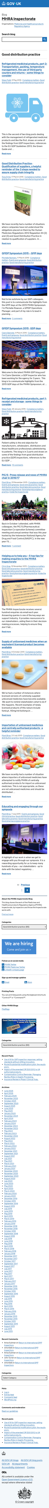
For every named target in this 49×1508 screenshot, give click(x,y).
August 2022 (9, 1138)
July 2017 (8, 1269)
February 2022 (10, 1146)
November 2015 (10, 1319)
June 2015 (8, 1331)
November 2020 (11, 1173)
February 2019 (10, 1221)
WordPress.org (10, 1400)
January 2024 (10, 1123)
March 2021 (9, 1163)
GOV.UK (6, 1463)
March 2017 (9, 1279)
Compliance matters (30, 80)
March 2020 (9, 1191)
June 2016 (8, 1301)
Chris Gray (6, 566)
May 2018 (8, 1243)
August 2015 (9, 1326)
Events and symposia (17, 260)
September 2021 (11, 1153)
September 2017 (11, 1264)
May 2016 (8, 1304)
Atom (29, 982)
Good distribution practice (30, 335)
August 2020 (9, 1178)
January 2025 (10, 1113)
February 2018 (10, 1251)
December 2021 (10, 1151)
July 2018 (8, 1238)
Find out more (7, 914)
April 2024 (8, 1118)
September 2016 (11, 1294)
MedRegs (6, 1009)
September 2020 (11, 1176)
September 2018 (11, 1233)
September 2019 (11, 1203)
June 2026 (8, 1091)
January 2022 (10, 1148)
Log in (6, 1392)
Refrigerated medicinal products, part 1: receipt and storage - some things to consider (24, 401)
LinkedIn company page (14, 970)
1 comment (16, 546)
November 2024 (11, 1116)
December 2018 (10, 1226)
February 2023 (10, 1133)
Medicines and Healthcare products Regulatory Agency (29, 25)
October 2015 (10, 1321)
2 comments (17, 318)
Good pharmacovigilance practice (23, 573)
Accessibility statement (13, 1467)
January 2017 (9, 1284)
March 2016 (9, 1309)
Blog (4, 14)
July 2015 (8, 1329)
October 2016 (10, 1291)
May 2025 (8, 1111)
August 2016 (9, 1296)
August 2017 (9, 1266)
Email (7, 982)
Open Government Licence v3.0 (17, 1479)
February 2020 (10, 1193)
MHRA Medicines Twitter (15, 967)
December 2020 (11, 1171)
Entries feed (9, 1395)
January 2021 (9, 1168)
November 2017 (10, 1259)
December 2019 (10, 1198)
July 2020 (8, 1181)
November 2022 (11, 1136)
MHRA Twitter (10, 964)
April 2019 (8, 1216)
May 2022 (8, 1141)
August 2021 (9, 1156)
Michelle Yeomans (9, 258)
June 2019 (8, 1211)
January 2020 (10, 1196)
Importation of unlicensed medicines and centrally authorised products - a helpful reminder (22, 728)
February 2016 (10, 1311)
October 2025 (10, 1101)
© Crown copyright (24, 1501)
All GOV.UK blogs (10, 1460)
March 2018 (9, 1248)
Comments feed (10, 1397)
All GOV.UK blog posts (31, 1460)
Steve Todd (6, 80)
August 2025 (9, 1106)
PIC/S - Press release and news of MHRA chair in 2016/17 (24, 476)
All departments (20, 1463)
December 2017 (10, 1256)
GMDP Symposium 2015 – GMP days (22, 253)
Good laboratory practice (30, 487)
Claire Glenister (8, 333)
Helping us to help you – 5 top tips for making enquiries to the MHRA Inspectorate (23, 558)
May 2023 (8, 1131)
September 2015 (11, 1324)
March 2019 (9, 1218)
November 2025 (11, 1098)
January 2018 (9, 1253)
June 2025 (8, 1108)
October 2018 (10, 1231)
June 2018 (8, 1241)
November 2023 (11, 1128)
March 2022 (9, 1143)
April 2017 (8, 1276)
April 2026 (8, 1093)
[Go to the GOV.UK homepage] (11, 3)
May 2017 (8, 1274)
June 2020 (8, 1183)
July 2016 (8, 1299)
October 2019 (10, 1201)
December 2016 (10, 1286)
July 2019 (8, 1208)
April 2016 (8, 1306)
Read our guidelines (10, 1411)
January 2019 (9, 1223)
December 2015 (10, 1316)
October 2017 (9, 1261)
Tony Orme (6, 177)
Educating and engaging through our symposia (22, 808)
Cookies (31, 1467)
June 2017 (8, 1271)
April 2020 (8, 1188)
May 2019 (8, 1213)
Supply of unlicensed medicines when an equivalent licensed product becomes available (24, 644)
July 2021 (8, 1158)
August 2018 (9, 1236)
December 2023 (11, 1126)
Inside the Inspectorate (18, 492)
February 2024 (10, 1121)
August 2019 (9, 1206)
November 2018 (10, 1228)
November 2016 (10, 1289)
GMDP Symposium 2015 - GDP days (21, 328)
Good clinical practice (28, 485)
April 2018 (8, 1246)
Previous (25, 884)
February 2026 (10, 1096)
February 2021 (10, 1166)
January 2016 (9, 1314)
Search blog (8, 34)
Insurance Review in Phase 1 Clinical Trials (21, 1079)
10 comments (17, 465)
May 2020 (8, 1186)
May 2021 (8, 1161)
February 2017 (10, 1281)
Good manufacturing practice (32, 82)
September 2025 (11, 1103)
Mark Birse (6, 482)
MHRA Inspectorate (19, 18)
